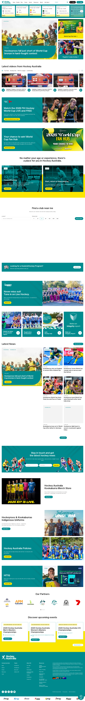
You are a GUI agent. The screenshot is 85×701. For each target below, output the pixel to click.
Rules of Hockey (42, 669)
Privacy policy (65, 691)
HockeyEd (41, 676)
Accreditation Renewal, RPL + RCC (43, 680)
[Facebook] (3, 692)
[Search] (67, 2)
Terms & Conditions (72, 691)
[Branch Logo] (6, 699)
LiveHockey (30, 70)
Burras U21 (16, 669)
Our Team (28, 665)
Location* (3, 216)
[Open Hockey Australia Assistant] (81, 697)
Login (3, 674)
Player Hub (41, 671)
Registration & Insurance (42, 674)
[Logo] (7, 602)
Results (18, 2)
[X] (11, 692)
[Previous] (79, 71)
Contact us (29, 679)
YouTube (6, 70)
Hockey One (13, 70)
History (28, 667)
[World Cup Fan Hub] (62, 139)
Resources (4, 671)
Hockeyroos (16, 665)
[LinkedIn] (9, 692)
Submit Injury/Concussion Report (42, 666)
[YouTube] (14, 692)
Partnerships (29, 669)
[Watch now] (62, 293)
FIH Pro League (22, 70)
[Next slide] (81, 11)
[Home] (7, 2)
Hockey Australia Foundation (30, 672)
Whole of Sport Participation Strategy (43, 686)
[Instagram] (6, 692)
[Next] (82, 71)
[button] (40, 609)
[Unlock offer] (62, 576)
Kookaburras (16, 667)
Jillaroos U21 (16, 671)
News (14, 2)
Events (30, 2)
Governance (29, 677)
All (2, 70)
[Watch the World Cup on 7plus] (62, 109)
